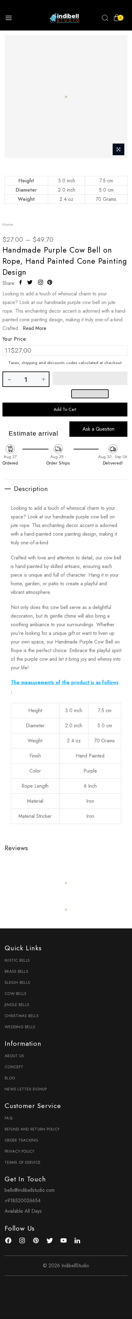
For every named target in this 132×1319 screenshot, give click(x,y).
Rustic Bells (17, 960)
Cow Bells (15, 993)
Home (7, 224)
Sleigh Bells (17, 982)
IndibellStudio (75, 1265)
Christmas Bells (22, 1016)
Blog (10, 1078)
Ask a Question (99, 428)
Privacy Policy (20, 1151)
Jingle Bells (17, 1005)
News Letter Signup (26, 1089)
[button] (90, 378)
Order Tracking (22, 1140)
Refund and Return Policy (32, 1129)
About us (14, 1056)
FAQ (8, 1118)
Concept (14, 1067)
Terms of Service (23, 1162)
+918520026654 (23, 1200)
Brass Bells (16, 971)
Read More (34, 328)
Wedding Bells (20, 1027)
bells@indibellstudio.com (30, 1190)
